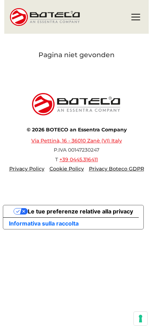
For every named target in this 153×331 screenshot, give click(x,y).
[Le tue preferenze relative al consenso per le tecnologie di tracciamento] (140, 318)
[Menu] (135, 18)
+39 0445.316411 (78, 159)
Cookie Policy (66, 169)
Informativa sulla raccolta (44, 223)
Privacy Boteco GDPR (116, 169)
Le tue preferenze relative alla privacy (80, 211)
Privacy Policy (26, 169)
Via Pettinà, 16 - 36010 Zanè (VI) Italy (76, 140)
